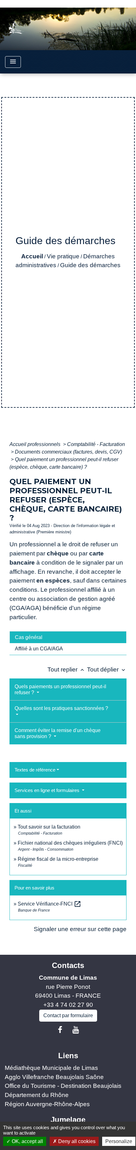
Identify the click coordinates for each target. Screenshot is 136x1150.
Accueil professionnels (35, 444)
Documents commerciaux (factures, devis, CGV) (68, 452)
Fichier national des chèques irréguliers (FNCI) (70, 843)
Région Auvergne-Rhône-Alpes (47, 1104)
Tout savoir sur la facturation (49, 827)
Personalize (118, 1141)
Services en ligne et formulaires (48, 790)
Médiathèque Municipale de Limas (51, 1068)
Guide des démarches (90, 265)
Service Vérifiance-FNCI (49, 904)
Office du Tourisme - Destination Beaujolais (63, 1086)
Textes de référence (35, 769)
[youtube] (76, 1029)
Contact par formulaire (68, 1015)
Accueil (32, 256)
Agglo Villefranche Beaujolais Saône (54, 1077)
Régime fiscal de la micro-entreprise (58, 859)
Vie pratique (63, 256)
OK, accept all (26, 1141)
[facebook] (60, 1029)
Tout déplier (107, 669)
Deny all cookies (76, 1141)
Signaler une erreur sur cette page (80, 929)
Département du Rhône (37, 1095)
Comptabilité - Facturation (96, 444)
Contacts (68, 965)
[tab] (68, 637)
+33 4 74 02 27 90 (68, 1004)
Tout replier (66, 669)
